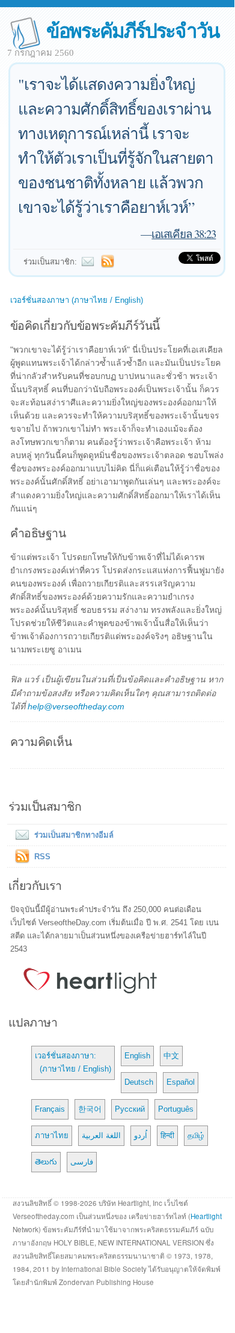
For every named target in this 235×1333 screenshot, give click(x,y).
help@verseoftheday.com (76, 706)
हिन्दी (167, 1135)
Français (50, 1109)
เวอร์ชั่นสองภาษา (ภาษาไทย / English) (76, 300)
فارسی (81, 1161)
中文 (171, 1055)
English (137, 1055)
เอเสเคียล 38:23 (183, 233)
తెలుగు (46, 1161)
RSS (42, 856)
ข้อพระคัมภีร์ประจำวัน (132, 30)
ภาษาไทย (52, 1135)
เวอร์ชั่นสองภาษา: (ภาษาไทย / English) (73, 1062)
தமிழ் (196, 1135)
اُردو (140, 1135)
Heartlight (206, 1216)
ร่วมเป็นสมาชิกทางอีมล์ (74, 835)
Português (176, 1109)
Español (180, 1082)
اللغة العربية (101, 1135)
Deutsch (138, 1082)
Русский (130, 1109)
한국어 (90, 1109)
